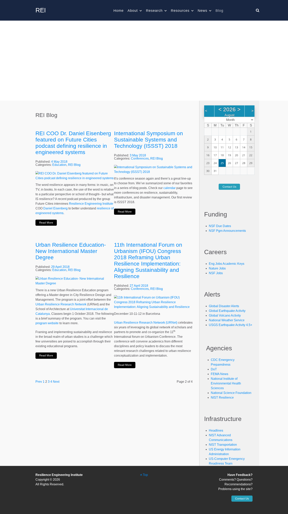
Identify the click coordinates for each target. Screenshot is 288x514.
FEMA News (219, 374)
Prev (38, 381)
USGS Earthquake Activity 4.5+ (230, 325)
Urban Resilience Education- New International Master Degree (70, 251)
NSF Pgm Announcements (227, 230)
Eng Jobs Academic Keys (226, 263)
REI (40, 10)
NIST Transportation (223, 444)
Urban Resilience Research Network (60, 304)
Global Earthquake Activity (227, 310)
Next (56, 381)
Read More (46, 222)
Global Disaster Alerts (224, 306)
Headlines (216, 430)
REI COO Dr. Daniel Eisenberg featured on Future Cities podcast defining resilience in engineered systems (73, 142)
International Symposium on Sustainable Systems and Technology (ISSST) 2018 (148, 139)
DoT (214, 369)
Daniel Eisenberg (55, 208)
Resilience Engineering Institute (91, 203)
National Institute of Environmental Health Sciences (226, 383)
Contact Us (229, 186)
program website (47, 323)
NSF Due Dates (220, 226)
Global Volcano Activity (225, 315)
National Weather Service (227, 320)
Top (145, 475)
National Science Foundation (231, 392)
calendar (169, 188)
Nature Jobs (217, 268)
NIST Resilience (222, 397)
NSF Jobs (216, 273)
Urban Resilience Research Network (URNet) (145, 322)
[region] (144, 61)
